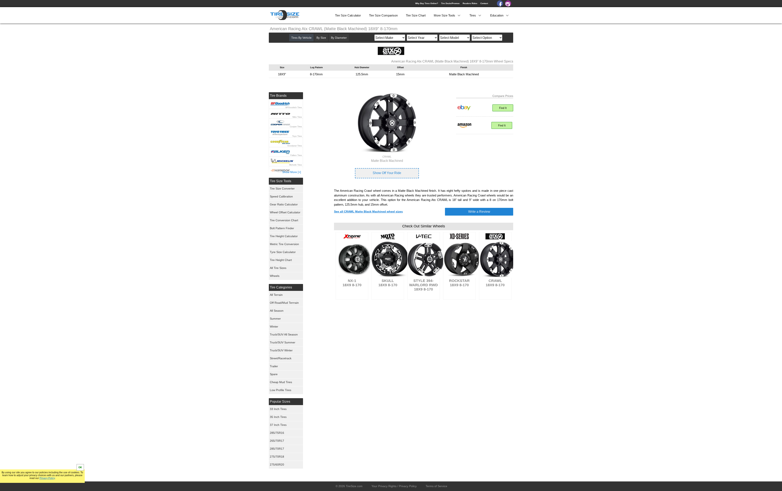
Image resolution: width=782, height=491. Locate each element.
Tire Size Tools (280, 181)
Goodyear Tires (294, 146)
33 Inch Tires (278, 409)
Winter (274, 326)
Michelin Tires (295, 165)
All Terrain (276, 294)
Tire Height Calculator (284, 236)
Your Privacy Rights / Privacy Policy (394, 486)
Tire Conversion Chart (284, 220)
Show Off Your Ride (387, 173)
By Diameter (339, 37)
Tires (473, 15)
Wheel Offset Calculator (285, 212)
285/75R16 (277, 432)
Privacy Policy (47, 478)
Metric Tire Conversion (284, 244)
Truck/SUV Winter (281, 350)
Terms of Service (436, 486)
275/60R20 (277, 464)
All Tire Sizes (278, 268)
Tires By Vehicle (301, 37)
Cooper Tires (296, 126)
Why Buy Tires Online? (426, 3)
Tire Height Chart (281, 260)
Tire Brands (278, 95)
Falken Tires (296, 155)
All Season (276, 310)
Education (497, 15)
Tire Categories (281, 287)
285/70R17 (277, 448)
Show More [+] (291, 172)
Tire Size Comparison (383, 15)
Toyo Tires (297, 136)
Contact (484, 3)
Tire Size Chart (416, 15)
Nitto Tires (297, 117)
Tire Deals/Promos (450, 3)
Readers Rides (470, 3)
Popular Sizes (280, 401)
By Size (321, 37)
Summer (275, 318)
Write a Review (479, 211)
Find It (503, 108)
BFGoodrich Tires (294, 107)
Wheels (274, 275)
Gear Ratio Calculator (284, 204)
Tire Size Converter (282, 188)
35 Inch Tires (278, 417)
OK (80, 467)
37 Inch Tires (278, 424)
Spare (274, 374)
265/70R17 (277, 440)
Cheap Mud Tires (281, 382)
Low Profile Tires (280, 390)
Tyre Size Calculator (283, 252)
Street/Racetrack (280, 358)
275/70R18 (277, 456)
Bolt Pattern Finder (282, 228)
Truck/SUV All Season (284, 334)
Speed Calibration (281, 196)
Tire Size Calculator (348, 15)
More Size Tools (445, 15)
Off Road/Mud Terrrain (284, 302)
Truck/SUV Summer (282, 342)
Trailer (274, 366)
